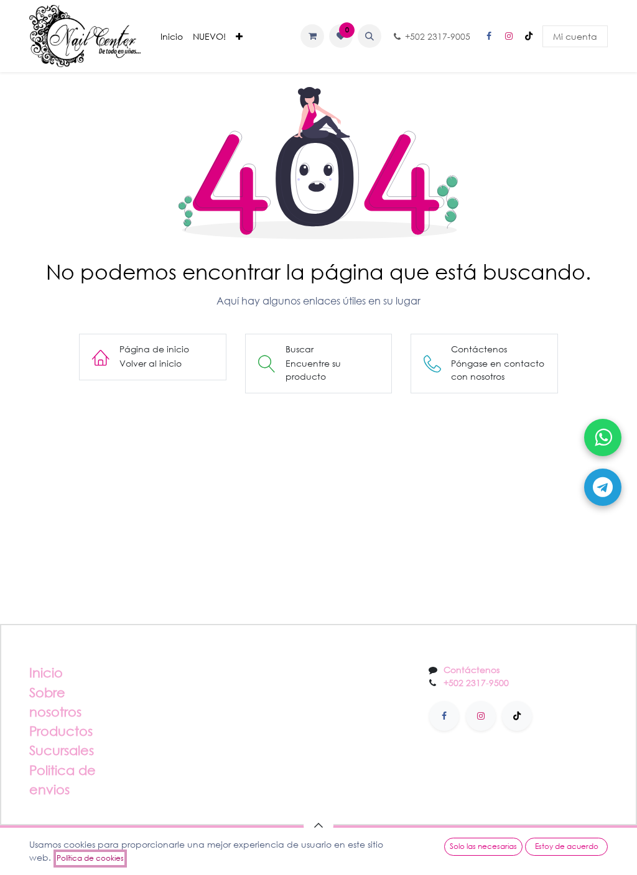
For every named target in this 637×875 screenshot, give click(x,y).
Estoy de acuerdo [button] (566, 846)
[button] (369, 36)
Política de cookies (90, 858)
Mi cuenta (575, 36)
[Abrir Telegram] (602, 487)
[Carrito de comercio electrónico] (312, 36)
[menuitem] (172, 36)
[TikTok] (528, 36)
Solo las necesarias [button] (483, 846)
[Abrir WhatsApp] (602, 437)
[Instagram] (509, 36)
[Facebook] (489, 36)
